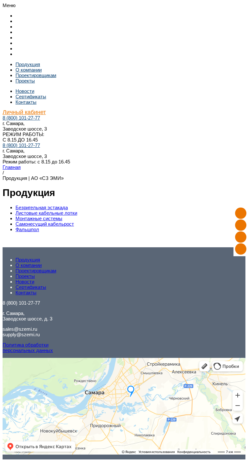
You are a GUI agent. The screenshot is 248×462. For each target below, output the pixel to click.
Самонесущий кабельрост (45, 224)
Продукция (28, 15)
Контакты (26, 48)
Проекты (25, 32)
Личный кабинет (34, 54)
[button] (124, 5)
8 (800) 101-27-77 (21, 118)
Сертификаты (31, 43)
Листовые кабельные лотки (46, 213)
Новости (25, 37)
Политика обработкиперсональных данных (28, 347)
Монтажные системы (39, 218)
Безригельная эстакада (42, 207)
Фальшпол (27, 229)
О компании (29, 21)
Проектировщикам (36, 26)
